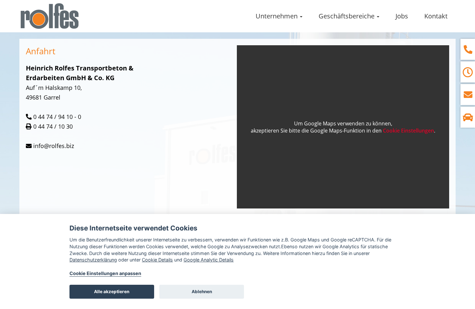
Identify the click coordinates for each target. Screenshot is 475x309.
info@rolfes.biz (53, 146)
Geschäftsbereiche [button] (347, 16)
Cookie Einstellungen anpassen (105, 273)
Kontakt (436, 16)
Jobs (402, 16)
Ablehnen (202, 291)
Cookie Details (157, 259)
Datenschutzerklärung (93, 259)
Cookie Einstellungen (408, 130)
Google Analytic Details (209, 259)
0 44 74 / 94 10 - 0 (57, 117)
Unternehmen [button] (277, 16)
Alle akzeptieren (111, 291)
